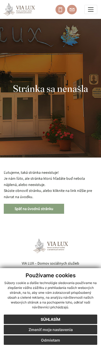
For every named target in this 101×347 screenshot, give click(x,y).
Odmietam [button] (50, 340)
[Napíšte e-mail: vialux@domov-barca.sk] (72, 10)
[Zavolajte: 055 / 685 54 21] (60, 10)
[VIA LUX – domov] (50, 246)
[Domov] (19, 9)
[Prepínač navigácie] (90, 9)
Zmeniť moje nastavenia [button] (51, 329)
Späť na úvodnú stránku (34, 208)
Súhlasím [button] (50, 319)
